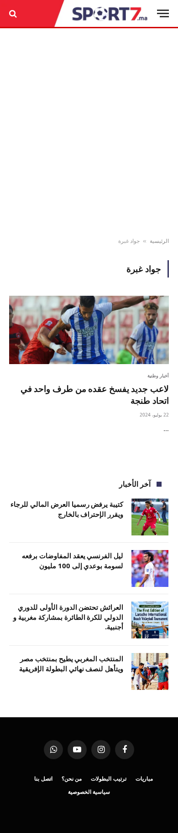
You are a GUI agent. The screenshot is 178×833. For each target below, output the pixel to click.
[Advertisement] (89, 133)
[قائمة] (163, 13)
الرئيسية (159, 241)
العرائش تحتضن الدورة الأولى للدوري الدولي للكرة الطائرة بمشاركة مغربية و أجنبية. (68, 616)
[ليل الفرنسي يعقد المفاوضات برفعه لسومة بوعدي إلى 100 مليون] (149, 568)
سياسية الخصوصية (89, 792)
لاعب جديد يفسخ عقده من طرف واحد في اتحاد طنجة (95, 394)
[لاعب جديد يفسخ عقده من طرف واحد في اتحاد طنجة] (89, 330)
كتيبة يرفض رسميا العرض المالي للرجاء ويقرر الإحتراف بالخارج (66, 508)
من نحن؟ (72, 778)
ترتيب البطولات (108, 778)
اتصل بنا (43, 778)
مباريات (144, 778)
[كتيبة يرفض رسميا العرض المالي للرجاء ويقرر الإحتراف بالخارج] (149, 517)
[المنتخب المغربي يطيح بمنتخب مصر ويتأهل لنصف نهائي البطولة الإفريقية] (149, 671)
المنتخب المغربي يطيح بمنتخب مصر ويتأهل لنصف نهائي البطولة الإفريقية (71, 663)
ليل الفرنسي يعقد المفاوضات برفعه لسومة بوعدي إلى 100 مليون (72, 560)
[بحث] (14, 13)
